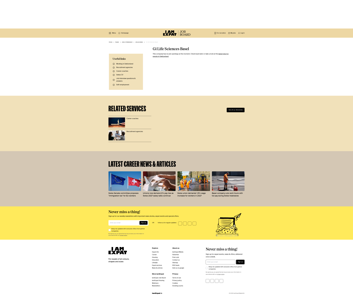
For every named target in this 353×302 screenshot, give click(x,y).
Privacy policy (177, 280)
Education (155, 260)
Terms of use (176, 278)
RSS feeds (175, 265)
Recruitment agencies (124, 67)
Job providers (139, 42)
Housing (155, 257)
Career (117, 42)
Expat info (155, 252)
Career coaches (122, 71)
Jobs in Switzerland (127, 42)
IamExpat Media (177, 252)
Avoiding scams (177, 286)
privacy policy (123, 235)
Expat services (157, 265)
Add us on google (178, 268)
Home (110, 42)
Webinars (155, 283)
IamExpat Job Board (159, 278)
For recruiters (221, 33)
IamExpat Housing (158, 280)
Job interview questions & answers (126, 80)
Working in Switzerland (124, 64)
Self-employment (122, 85)
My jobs (233, 33)
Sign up (143, 222)
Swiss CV (119, 75)
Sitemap (175, 262)
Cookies (175, 283)
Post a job (175, 257)
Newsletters (156, 286)
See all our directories (236, 110)
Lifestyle (155, 262)
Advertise (175, 254)
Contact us (176, 260)
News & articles (157, 268)
